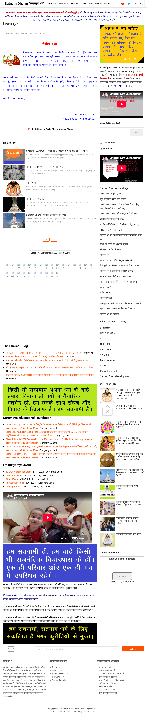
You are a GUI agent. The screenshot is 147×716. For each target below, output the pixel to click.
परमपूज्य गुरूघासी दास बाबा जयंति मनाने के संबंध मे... (121, 303)
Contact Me (57, 670)
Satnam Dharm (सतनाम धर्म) (73, 708)
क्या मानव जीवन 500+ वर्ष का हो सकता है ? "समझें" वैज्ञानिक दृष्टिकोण (34, 356)
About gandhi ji (13, 486)
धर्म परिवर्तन (105, 292)
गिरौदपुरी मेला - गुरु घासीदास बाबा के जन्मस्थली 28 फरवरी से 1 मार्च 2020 (130, 473)
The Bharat (109, 142)
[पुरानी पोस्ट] (54, 240)
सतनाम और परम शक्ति (35, 198)
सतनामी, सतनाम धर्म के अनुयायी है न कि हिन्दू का (45, 166)
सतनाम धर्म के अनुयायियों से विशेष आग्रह (116, 271)
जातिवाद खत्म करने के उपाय (111, 229)
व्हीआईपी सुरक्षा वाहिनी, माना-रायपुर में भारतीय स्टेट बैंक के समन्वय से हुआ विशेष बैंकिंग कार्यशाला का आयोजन (49, 367)
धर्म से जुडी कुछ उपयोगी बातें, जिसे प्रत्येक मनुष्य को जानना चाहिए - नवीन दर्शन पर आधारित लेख (129, 457)
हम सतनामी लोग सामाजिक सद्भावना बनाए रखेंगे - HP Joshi (129, 407)
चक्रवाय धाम (31, 182)
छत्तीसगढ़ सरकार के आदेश (108, 683)
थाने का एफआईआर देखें (107, 670)
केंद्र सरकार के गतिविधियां (108, 690)
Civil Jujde (105, 349)
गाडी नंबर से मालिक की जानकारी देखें (111, 673)
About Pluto (12, 479)
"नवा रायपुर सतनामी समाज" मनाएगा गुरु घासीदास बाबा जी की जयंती (129, 521)
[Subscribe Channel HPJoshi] (122, 3)
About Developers (60, 673)
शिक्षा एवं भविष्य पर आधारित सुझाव (114, 244)
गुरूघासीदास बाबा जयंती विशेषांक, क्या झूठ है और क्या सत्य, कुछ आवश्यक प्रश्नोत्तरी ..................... (129, 393)
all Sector (105, 328)
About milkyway (14, 475)
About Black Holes (15, 482)
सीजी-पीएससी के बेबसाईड (108, 677)
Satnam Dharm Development (115, 376)
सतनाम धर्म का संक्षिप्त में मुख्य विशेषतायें (116, 260)
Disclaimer (56, 667)
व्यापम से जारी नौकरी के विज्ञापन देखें (111, 680)
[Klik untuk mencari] (141, 3)
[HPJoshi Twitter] (129, 3)
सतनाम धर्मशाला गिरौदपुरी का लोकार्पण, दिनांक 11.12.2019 (128, 503)
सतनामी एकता (106, 298)
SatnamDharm (88, 711)
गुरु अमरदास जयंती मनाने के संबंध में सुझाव (117, 308)
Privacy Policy (58, 677)
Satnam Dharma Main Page (114, 188)
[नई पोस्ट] (46, 240)
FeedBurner (128, 581)
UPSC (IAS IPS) (108, 333)
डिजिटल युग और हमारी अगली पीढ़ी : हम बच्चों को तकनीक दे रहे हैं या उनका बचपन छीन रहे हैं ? (44, 352)
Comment (46, 33)
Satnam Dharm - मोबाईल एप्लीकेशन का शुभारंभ (46, 215)
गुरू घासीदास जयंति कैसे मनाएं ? (113, 199)
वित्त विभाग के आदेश (105, 686)
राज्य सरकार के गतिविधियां (108, 693)
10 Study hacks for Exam (18, 471)
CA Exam (104, 354)
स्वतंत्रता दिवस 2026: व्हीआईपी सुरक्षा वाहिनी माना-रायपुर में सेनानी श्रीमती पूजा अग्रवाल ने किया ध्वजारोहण (50, 375)
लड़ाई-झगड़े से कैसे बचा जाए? (112, 219)
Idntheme (68, 711)
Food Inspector (107, 360)
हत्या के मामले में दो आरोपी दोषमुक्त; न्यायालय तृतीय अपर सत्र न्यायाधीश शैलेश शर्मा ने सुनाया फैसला (46, 360)
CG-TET (104, 365)
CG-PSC (104, 338)
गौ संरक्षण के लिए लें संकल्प (111, 249)
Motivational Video (109, 371)
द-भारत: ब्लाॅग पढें (105, 667)
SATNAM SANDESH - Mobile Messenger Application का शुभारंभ (57, 150)
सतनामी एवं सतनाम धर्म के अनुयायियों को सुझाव (119, 213)
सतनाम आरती (106, 287)
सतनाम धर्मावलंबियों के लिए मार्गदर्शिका (115, 276)
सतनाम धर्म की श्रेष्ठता (109, 314)
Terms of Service (59, 680)
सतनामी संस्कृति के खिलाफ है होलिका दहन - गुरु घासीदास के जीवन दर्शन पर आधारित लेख (128, 440)
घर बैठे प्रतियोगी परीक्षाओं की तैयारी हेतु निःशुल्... (120, 224)
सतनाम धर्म (107, 148)
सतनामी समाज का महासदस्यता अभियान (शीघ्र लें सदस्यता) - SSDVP (128, 424)
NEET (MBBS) (107, 344)
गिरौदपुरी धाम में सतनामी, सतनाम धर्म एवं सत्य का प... (121, 265)
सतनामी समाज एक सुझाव (110, 193)
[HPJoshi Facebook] (135, 3)
